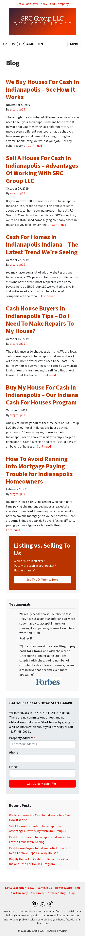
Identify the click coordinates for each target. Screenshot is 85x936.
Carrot (63, 931)
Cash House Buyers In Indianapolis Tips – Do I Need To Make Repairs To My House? (40, 320)
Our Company (59, 4)
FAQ (77, 888)
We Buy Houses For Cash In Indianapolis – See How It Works (42, 89)
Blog (72, 893)
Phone (13, 752)
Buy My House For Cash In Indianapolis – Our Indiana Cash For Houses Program (42, 395)
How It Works (63, 888)
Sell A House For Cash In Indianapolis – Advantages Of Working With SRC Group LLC (42, 169)
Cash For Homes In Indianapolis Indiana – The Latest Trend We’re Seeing (42, 245)
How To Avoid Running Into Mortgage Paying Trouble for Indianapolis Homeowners (39, 470)
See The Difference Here (42, 580)
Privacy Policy (57, 893)
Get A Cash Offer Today (32, 4)
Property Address (22, 738)
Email (14, 767)
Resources (37, 893)
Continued (35, 146)
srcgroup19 (17, 109)
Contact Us (44, 888)
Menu (74, 44)
